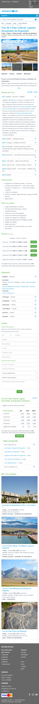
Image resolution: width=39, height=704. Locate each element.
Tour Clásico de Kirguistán (12, 459)
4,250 (34, 413)
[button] (6, 67)
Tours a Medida (6, 680)
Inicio (2, 23)
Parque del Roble (25, 106)
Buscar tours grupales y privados (13, 19)
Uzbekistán (4, 654)
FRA (30, 3)
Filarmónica (12, 109)
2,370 (34, 417)
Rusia (22, 664)
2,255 (28, 417)
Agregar (35, 398)
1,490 (22, 423)
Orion (4, 293)
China (22, 662)
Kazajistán (4, 657)
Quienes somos (6, 1)
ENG (30, 1)
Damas (32, 286)
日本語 (31, 7)
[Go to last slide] (4, 51)
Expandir (30, 92)
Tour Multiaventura (10, 463)
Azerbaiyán (24, 654)
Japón (22, 669)
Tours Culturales (22, 23)
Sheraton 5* (11, 293)
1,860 (28, 420)
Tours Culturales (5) (10, 444)
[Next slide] (35, 51)
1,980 (34, 420)
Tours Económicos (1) (10, 467)
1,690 (34, 423)
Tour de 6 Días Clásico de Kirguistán (14, 631)
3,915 (22, 413)
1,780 (22, 420)
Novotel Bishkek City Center (11, 286)
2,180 (22, 417)
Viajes (14, 23)
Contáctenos (15, 1)
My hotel (11, 282)
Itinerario (4, 74)
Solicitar (19, 74)
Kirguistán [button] (4, 15)
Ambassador (25, 286)
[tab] (19, 444)
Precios (12, 74)
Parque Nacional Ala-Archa (24, 113)
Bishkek (11, 100)
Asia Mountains (31, 282)
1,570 (28, 423)
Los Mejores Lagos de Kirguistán (14, 448)
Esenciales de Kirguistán (11, 452)
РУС (35, 1)
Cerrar (36, 92)
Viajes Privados (6, 677)
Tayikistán (4, 662)
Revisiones (27, 74)
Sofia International (8, 289)
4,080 (28, 413)
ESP (35, 3)
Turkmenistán (5, 664)
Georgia (23, 652)
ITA (30, 5)
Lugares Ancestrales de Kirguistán (15, 455)
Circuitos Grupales (7, 675)
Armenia (23, 657)
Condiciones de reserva (8, 688)
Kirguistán (8, 23)
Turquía (23, 666)
